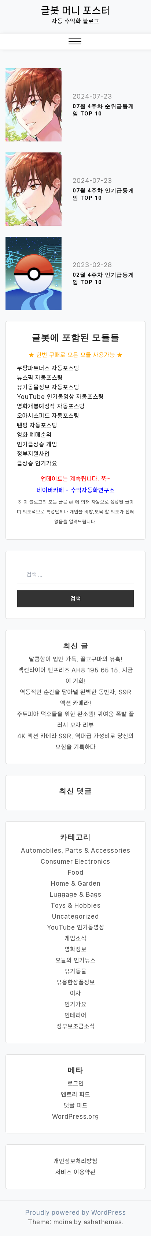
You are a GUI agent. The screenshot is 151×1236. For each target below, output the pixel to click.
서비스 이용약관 (75, 1172)
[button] (75, 43)
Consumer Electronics (75, 861)
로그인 (75, 1083)
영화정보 (75, 949)
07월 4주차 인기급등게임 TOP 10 (103, 194)
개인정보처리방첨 (75, 1161)
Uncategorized (75, 916)
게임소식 (75, 938)
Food (76, 872)
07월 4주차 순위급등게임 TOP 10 (103, 110)
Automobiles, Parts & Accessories (75, 850)
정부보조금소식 (75, 1026)
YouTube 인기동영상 (75, 927)
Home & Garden (75, 883)
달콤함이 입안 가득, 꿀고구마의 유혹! (75, 659)
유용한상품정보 (75, 982)
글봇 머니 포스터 (75, 10)
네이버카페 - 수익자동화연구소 (76, 490)
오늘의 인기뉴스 (75, 960)
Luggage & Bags (76, 894)
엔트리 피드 (75, 1094)
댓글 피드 (76, 1105)
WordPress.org (75, 1116)
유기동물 (75, 971)
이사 (75, 993)
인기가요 (75, 1004)
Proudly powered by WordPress (75, 1212)
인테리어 (75, 1015)
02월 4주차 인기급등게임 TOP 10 (103, 278)
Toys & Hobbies (76, 905)
